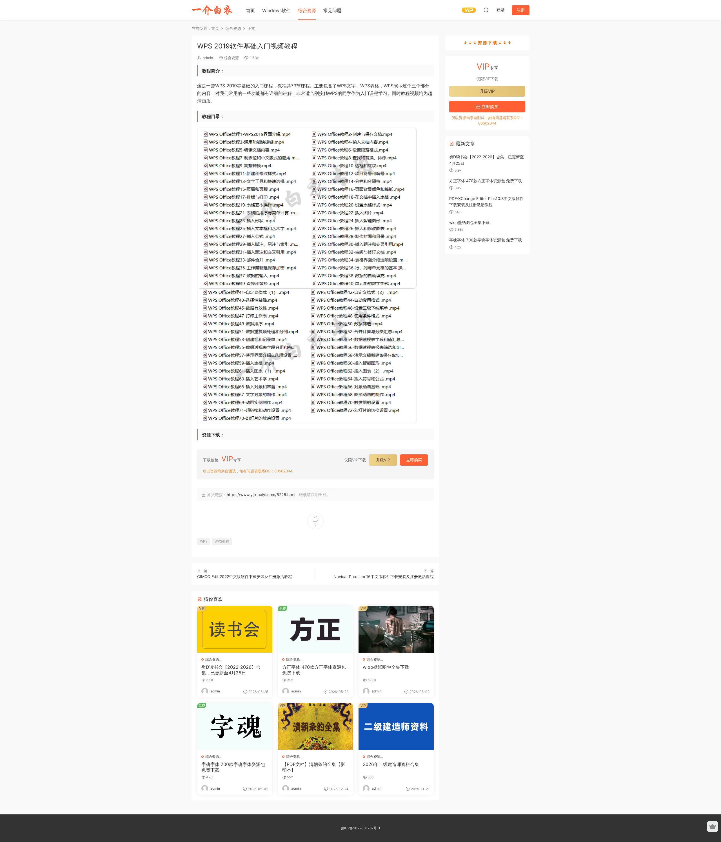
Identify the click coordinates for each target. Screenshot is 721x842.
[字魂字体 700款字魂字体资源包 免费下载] (234, 726)
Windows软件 (276, 10)
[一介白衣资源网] (213, 10)
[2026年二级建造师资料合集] (396, 726)
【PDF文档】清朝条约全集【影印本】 (313, 767)
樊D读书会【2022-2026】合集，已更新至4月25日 (231, 670)
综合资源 (307, 10)
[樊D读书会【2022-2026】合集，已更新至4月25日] (234, 629)
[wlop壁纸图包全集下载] (396, 629)
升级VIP (383, 459)
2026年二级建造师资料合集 (391, 764)
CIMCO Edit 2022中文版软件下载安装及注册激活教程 (244, 576)
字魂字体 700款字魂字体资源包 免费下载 (233, 767)
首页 (250, 10)
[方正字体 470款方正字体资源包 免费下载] (315, 629)
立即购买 (414, 459)
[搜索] (486, 10)
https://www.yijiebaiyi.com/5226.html (261, 494)
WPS (204, 541)
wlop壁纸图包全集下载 (386, 667)
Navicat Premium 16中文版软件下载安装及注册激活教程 (383, 576)
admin (208, 57)
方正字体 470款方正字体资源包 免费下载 (314, 670)
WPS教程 (222, 541)
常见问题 (332, 10)
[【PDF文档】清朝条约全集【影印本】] (315, 726)
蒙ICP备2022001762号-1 (360, 828)
